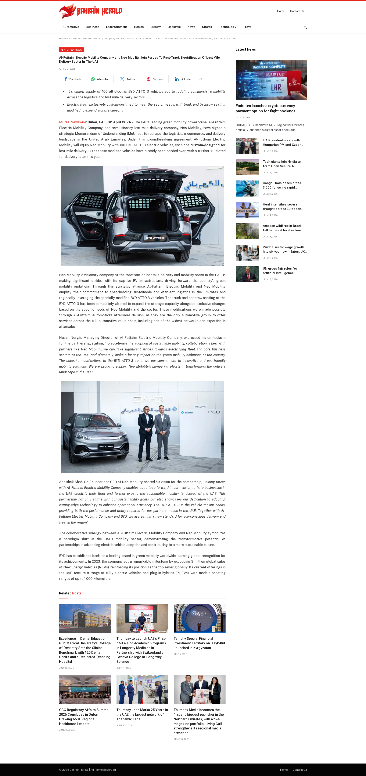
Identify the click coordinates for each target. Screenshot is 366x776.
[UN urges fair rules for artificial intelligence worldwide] (247, 274)
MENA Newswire (72, 122)
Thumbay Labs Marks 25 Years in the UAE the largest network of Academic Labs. (142, 714)
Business (92, 27)
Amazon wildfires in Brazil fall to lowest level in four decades (282, 228)
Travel (247, 27)
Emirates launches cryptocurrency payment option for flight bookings (265, 108)
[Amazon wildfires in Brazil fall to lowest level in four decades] (247, 231)
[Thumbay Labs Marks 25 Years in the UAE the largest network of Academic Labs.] (142, 689)
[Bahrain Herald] (90, 11)
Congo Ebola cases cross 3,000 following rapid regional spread (282, 185)
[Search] (305, 27)
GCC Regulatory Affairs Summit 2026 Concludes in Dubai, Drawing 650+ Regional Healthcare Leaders (83, 717)
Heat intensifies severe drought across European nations (282, 207)
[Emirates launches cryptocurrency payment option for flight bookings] (271, 80)
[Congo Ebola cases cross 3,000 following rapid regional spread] (247, 189)
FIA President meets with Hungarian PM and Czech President (282, 142)
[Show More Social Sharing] (201, 79)
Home (281, 11)
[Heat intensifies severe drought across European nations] (247, 210)
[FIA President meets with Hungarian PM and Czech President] (247, 146)
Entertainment (116, 27)
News (191, 27)
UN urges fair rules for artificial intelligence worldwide (280, 271)
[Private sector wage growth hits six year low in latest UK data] (247, 253)
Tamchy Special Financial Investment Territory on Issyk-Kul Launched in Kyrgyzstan (199, 643)
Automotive (70, 27)
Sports (207, 27)
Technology (227, 27)
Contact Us (297, 11)
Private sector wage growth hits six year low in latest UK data (284, 249)
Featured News (71, 49)
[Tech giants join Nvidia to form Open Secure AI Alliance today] (247, 167)
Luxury (156, 27)
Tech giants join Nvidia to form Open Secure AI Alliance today (282, 164)
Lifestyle (174, 27)
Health (139, 27)
